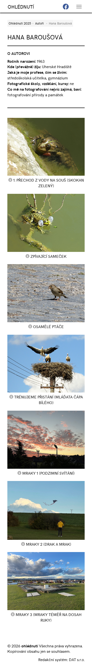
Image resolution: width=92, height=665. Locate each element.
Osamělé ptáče (48, 326)
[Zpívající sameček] (46, 223)
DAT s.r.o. (77, 659)
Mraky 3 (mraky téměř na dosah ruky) (48, 617)
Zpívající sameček (48, 256)
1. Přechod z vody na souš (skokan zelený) (48, 182)
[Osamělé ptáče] (46, 293)
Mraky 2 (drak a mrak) (48, 544)
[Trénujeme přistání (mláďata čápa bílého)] (46, 364)
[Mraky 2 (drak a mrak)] (46, 510)
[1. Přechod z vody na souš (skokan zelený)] (46, 147)
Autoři (39, 23)
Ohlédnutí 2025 (20, 23)
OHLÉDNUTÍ (21, 6)
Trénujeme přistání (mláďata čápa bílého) (48, 399)
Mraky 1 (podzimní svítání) (48, 473)
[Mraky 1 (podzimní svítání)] (46, 440)
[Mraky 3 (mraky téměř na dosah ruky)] (46, 581)
